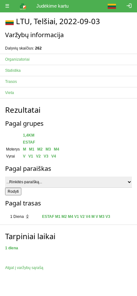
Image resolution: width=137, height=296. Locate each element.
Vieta (9, 93)
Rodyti (13, 191)
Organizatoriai (17, 59)
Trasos (11, 81)
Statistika (13, 70)
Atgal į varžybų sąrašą (24, 268)
